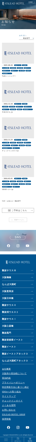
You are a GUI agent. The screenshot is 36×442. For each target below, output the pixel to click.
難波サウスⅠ (9, 318)
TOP (3, 201)
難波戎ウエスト (10, 311)
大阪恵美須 (8, 291)
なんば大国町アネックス (15, 360)
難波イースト (9, 346)
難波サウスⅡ (9, 305)
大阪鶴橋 (6, 277)
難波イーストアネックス (15, 353)
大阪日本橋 (8, 298)
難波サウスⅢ (9, 270)
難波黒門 (26, 38)
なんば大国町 (9, 284)
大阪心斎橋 (8, 325)
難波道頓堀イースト (12, 339)
